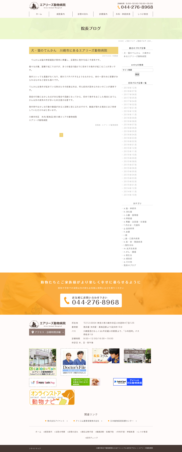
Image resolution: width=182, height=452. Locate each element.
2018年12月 (130, 88)
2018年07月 (130, 91)
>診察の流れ (72, 432)
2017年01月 (130, 108)
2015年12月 (130, 148)
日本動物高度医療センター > (123, 421)
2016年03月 (130, 138)
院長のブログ (130, 265)
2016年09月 (130, 118)
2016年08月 (130, 121)
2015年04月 (130, 175)
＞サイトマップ (35, 448)
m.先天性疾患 (130, 248)
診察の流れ (83, 14)
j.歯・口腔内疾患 (132, 238)
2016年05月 (130, 131)
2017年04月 (130, 101)
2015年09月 (130, 158)
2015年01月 (130, 185)
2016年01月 (130, 145)
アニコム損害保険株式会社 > (89, 421)
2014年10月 (130, 195)
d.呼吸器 (128, 218)
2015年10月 (130, 155)
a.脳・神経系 (130, 208)
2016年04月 (130, 135)
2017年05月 (130, 98)
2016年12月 (130, 111)
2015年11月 (130, 151)
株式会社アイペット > (57, 421)
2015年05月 (130, 171)
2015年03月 (130, 178)
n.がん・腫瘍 (130, 252)
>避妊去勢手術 (86, 432)
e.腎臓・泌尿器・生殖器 (135, 222)
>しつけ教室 (142, 432)
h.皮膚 (127, 232)
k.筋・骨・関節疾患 (133, 242)
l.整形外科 (128, 245)
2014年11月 (130, 191)
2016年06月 (130, 128)
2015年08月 (130, 161)
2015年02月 (130, 181)
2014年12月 (130, 188)
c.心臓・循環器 (131, 215)
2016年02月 (130, 141)
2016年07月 (130, 125)
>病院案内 (47, 432)
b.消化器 (128, 212)
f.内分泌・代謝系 (132, 225)
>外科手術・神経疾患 (125, 432)
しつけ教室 (143, 14)
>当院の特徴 (59, 432)
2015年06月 (130, 168)
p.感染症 (128, 259)
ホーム (39, 14)
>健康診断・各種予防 (104, 432)
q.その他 (128, 262)
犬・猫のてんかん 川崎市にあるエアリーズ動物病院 (69, 50)
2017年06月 (130, 94)
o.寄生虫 (128, 255)
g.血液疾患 (129, 228)
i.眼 (125, 235)
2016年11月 (130, 115)
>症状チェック (91, 438)
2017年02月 (130, 104)
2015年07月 (130, 165)
